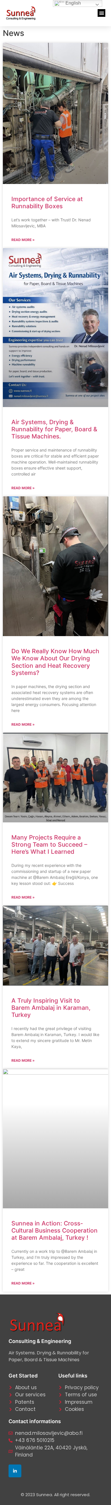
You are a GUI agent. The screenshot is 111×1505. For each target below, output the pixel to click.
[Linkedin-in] (15, 1470)
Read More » (23, 240)
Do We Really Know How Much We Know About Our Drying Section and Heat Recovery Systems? (55, 662)
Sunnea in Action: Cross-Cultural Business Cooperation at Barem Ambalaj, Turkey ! (54, 1230)
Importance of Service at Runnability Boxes (47, 202)
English (72, 3)
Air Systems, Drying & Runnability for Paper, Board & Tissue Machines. (54, 429)
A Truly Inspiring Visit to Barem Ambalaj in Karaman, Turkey (51, 1007)
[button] (101, 13)
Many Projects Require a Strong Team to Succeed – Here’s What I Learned (49, 844)
